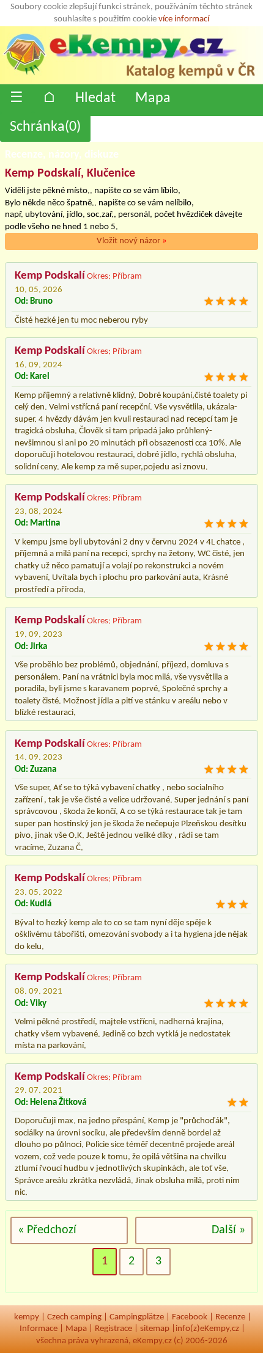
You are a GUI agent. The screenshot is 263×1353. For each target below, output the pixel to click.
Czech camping (74, 1317)
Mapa (153, 98)
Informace (38, 1328)
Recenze (230, 1317)
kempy (26, 1317)
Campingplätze (136, 1317)
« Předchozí (47, 1230)
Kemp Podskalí (50, 276)
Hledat (95, 98)
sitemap (154, 1328)
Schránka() (45, 127)
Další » (228, 1230)
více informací (183, 19)
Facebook (189, 1317)
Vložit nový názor (132, 241)
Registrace (113, 1328)
